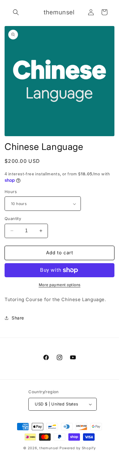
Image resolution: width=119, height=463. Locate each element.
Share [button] (18, 317)
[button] (16, 12)
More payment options (60, 284)
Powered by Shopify (78, 448)
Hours (11, 191)
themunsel (48, 448)
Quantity (13, 218)
